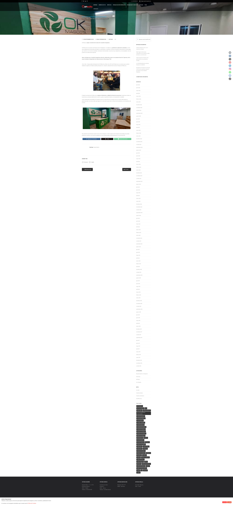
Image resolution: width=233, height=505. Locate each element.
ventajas (138, 472)
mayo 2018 (138, 320)
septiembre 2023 (139, 181)
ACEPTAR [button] (224, 502)
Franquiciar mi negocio (141, 450)
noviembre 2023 (139, 176)
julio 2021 (138, 249)
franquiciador (139, 446)
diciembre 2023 (139, 173)
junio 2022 (138, 221)
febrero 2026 (138, 99)
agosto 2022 (138, 215)
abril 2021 (138, 258)
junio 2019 (138, 283)
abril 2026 (138, 93)
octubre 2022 (138, 210)
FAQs (146, 4)
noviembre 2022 (139, 207)
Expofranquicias (140, 437)
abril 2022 (138, 227)
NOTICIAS (111, 39)
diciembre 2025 (139, 105)
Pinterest (86, 162)
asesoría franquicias (146, 410)
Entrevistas (138, 376)
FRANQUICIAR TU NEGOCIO (132, 4)
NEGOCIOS (139, 463)
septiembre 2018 (139, 309)
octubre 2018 (138, 306)
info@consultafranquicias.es (146, 1)
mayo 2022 (138, 224)
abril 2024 (138, 161)
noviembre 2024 (139, 141)
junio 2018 (138, 317)
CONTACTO (95, 8)
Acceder (137, 390)
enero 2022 (138, 235)
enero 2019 (138, 298)
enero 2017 (138, 357)
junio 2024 (138, 156)
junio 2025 (138, 122)
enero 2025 (138, 136)
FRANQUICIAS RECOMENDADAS (119, 4)
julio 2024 (138, 153)
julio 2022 (138, 218)
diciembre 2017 (139, 329)
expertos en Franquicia (141, 435)
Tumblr (92, 162)
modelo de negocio (140, 459)
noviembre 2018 (139, 303)
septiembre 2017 (139, 337)
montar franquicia (140, 461)
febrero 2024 (138, 167)
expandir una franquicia (141, 431)
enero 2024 (138, 170)
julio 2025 (138, 119)
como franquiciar (140, 420)
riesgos (138, 470)
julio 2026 (138, 85)
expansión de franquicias (141, 433)
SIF (141, 470)
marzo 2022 (138, 229)
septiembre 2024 (139, 147)
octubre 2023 (138, 178)
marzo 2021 (138, 261)
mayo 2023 (138, 192)
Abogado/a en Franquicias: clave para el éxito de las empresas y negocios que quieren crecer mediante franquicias (143, 70)
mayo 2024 (138, 158)
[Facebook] (82, 1)
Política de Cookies (32, 503)
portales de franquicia (141, 466)
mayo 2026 (138, 90)
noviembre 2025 (139, 107)
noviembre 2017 (139, 332)
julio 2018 (138, 315)
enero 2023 (138, 201)
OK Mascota (101, 64)
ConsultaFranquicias (101, 39)
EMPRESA (95, 4)
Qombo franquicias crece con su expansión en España (142, 48)
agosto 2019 (138, 278)
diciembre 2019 (139, 269)
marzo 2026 (138, 96)
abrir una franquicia (140, 408)
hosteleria (144, 455)
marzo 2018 (138, 326)
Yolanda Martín (96, 147)
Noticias (141, 4)
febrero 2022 (138, 232)
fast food (145, 437)
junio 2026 (138, 87)
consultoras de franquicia (141, 427)
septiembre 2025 (139, 113)
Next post (126, 169)
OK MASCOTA (94, 99)
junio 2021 (138, 252)
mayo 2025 (138, 124)
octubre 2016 (138, 366)
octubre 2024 (138, 144)
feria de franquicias (140, 440)
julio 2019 (138, 281)
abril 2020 (138, 266)
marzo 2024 (138, 164)
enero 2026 (138, 102)
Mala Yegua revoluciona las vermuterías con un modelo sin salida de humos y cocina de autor (143, 53)
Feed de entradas (139, 393)
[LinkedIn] (85, 1)
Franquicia (147, 442)
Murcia (146, 461)
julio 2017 (138, 340)
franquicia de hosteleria (141, 444)
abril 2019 (138, 289)
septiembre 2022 (139, 212)
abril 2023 (138, 195)
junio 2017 (138, 343)
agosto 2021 (138, 246)
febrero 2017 (138, 354)
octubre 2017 (138, 334)
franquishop (139, 455)
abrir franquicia (139, 406)
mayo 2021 (138, 255)
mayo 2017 (138, 346)
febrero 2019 (138, 295)
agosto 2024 (138, 150)
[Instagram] (87, 1)
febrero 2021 (138, 263)
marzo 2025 (138, 130)
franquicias (148, 453)
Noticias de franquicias (146, 463)
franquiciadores (146, 446)
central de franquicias (140, 416)
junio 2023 (138, 190)
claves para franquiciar (141, 418)
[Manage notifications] (230, 502)
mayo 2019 (138, 286)
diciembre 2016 (139, 360)
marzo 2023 (138, 198)
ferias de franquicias (140, 442)
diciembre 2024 (139, 139)
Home (83, 18)
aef (145, 408)
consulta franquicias (140, 424)
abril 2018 (138, 323)
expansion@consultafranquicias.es (111, 135)
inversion (138, 457)
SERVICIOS (109, 4)
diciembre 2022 (139, 204)
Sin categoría (138, 382)
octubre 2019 (138, 272)
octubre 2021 (138, 241)
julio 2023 (138, 187)
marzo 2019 (138, 292)
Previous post (88, 169)
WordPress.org (139, 398)
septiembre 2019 (139, 275)
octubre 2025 (138, 110)
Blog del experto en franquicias (142, 374)
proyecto (147, 466)
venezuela (145, 470)
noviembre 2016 (139, 363)
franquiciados (139, 448)
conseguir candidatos (140, 422)
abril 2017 (138, 349)
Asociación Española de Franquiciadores (141, 413)
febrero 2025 (138, 133)
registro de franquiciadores (141, 468)
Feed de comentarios (140, 396)
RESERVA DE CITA (102, 4)
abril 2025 (138, 127)
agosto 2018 (138, 312)
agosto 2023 (138, 184)
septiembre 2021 (139, 244)
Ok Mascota (84, 43)
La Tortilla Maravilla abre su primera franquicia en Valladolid (142, 64)
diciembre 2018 (139, 300)
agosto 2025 (138, 116)
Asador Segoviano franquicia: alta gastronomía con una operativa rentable (142, 59)
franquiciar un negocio (141, 453)
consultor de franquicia (141, 429)
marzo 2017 (138, 352)
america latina (139, 410)
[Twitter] (83, 1)
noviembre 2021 (139, 238)
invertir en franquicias (145, 457)
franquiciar (145, 448)
